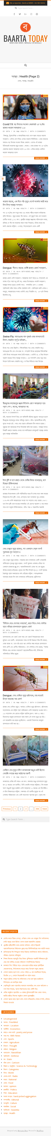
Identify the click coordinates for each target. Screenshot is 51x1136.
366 (37, 808)
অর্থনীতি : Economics (12, 1029)
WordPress (40, 1131)
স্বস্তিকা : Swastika (11, 1109)
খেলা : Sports (9, 1039)
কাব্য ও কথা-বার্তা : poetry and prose (18, 1032)
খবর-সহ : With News (23, 271)
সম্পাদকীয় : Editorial (11, 1099)
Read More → (41, 158)
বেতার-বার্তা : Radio (11, 1076)
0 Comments (40, 131)
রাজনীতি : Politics (10, 1089)
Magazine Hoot (23, 1131)
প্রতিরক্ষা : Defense (11, 1056)
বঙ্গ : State (8, 1059)
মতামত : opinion (10, 1086)
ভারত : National (10, 1079)
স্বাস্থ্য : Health (21, 131)
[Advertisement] (25, 889)
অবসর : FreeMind (11, 1022)
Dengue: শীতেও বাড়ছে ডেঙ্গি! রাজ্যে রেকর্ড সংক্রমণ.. (25, 267)
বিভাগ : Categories (11, 1069)
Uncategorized (10, 1018)
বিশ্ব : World (9, 1072)
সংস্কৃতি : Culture (10, 1103)
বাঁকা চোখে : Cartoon (11, 1062)
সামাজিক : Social (10, 1106)
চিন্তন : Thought (10, 1045)
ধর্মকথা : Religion (10, 1049)
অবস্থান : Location (11, 1025)
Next (44, 808)
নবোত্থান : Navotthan (12, 1052)
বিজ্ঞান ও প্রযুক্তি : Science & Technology (20, 1066)
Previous (7, 808)
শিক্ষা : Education (10, 1093)
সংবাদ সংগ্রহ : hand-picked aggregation (20, 1096)
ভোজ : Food (8, 1082)
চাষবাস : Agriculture (11, 1042)
